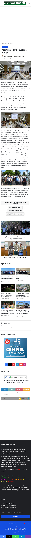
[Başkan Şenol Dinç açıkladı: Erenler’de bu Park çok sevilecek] (8, 288)
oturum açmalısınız (17, 328)
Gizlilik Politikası (22, 528)
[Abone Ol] (15, 377)
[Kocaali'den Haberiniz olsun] (15, 3)
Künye (15, 528)
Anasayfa (5, 43)
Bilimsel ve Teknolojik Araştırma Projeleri (16, 202)
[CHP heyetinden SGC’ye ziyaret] (23, 271)
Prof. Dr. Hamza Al (15, 207)
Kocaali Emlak (9, 528)
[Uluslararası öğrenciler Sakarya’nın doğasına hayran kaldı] (8, 271)
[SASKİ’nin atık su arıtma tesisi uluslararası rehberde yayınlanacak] (23, 288)
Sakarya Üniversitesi (15, 210)
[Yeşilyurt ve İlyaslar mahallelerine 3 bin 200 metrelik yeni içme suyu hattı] (23, 305)
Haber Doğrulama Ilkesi (20, 529)
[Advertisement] (15, 24)
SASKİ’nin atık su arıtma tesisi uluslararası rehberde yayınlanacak (22, 295)
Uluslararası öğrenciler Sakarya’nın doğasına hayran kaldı (7, 278)
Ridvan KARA (7, 56)
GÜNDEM (10, 43)
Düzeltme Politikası (9, 529)
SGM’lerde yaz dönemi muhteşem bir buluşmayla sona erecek (7, 312)
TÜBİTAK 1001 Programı (15, 214)
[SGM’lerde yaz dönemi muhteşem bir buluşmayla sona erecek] (8, 305)
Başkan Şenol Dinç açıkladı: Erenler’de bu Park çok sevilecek (7, 295)
